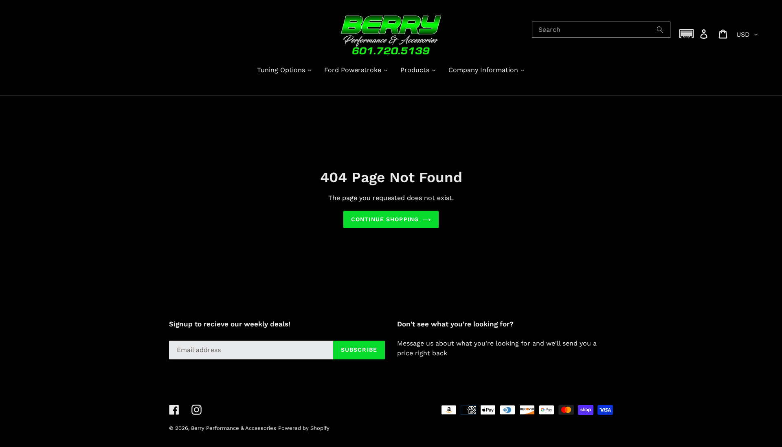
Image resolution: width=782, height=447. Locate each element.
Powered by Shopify (303, 428)
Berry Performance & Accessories (233, 428)
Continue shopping (385, 219)
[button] (687, 33)
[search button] (660, 30)
